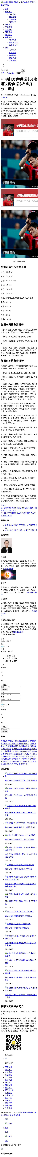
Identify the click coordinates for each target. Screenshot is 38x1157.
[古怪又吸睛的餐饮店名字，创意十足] (19, 912)
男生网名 (4, 762)
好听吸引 (6, 754)
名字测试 (8, 30)
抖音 (9, 749)
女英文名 (33, 744)
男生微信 (22, 749)
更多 (6, 48)
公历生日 (4, 685)
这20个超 (18, 741)
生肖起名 (12, 53)
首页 (6, 9)
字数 (2, 649)
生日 (2, 665)
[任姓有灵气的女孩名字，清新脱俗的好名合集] (21, 791)
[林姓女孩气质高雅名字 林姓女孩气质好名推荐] (21, 808)
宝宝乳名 (11, 746)
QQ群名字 (19, 762)
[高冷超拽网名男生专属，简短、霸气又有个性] (21, 897)
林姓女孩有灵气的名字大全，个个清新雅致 (21, 780)
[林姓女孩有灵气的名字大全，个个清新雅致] (21, 776)
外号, (25, 762)
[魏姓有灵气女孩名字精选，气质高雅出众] (21, 823)
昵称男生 (25, 744)
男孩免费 (4, 746)
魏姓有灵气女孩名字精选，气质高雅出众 (20, 827)
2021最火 (27, 754)
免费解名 (4, 731)
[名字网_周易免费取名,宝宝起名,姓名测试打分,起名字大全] (19, 5)
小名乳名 (8, 24)
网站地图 (26, 1112)
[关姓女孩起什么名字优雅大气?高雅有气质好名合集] (21, 938)
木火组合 (13, 754)
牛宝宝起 (25, 756)
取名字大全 (13, 42)
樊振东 (3, 505)
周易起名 (8, 32)
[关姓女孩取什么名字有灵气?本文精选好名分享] (21, 973)
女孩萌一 (4, 756)
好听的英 (33, 746)
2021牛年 (20, 754)
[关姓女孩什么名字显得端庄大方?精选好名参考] (21, 956)
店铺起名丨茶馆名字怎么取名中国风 (18, 869)
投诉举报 (17, 1115)
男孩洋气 (33, 756)
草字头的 (4, 749)
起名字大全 (13, 45)
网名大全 (12, 58)
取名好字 (11, 759)
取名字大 (25, 741)
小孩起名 (8, 751)
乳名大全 (25, 746)
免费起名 (12, 17)
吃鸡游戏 (4, 759)
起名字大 (30, 762)
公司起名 (8, 35)
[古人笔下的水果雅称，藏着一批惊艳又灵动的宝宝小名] (21, 850)
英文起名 (33, 759)
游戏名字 (12, 60)
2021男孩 (15, 751)
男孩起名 (12, 19)
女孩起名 (12, 22)
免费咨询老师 (8, 569)
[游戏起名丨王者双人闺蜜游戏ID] (18, 924)
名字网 (19, 1112)
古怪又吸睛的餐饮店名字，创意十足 (18, 916)
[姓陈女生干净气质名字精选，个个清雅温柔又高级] (21, 990)
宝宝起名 (8, 12)
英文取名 (8, 27)
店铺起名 (12, 55)
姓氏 (2, 639)
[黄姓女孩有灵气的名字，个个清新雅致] (20, 835)
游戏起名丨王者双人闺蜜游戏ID (17, 928)
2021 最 (34, 754)
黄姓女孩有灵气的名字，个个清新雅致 (19, 839)
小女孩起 (11, 744)
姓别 (2, 644)
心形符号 (29, 751)
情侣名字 (22, 751)
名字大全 (8, 37)
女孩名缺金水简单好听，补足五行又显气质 (21, 530)
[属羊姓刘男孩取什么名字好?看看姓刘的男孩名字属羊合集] (21, 879)
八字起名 (12, 50)
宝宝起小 (11, 741)
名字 (2, 697)
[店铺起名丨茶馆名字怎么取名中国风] (19, 865)
